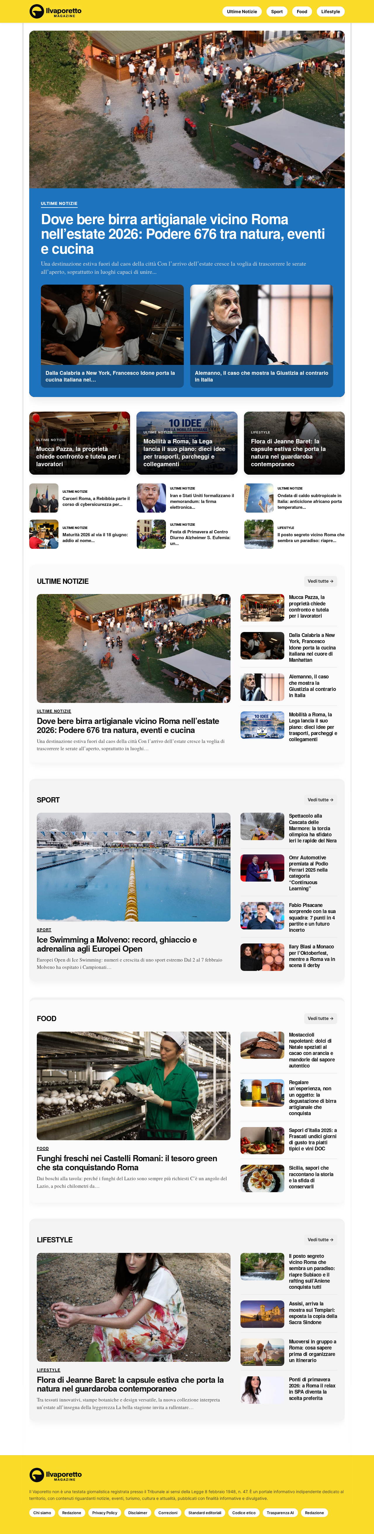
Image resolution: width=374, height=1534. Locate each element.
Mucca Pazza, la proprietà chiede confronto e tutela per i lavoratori (309, 606)
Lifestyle (330, 11)
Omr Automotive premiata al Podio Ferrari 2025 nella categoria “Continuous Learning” (308, 873)
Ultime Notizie (242, 11)
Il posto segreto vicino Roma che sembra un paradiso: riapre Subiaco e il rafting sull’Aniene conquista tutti (312, 1271)
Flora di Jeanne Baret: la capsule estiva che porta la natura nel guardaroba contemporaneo (130, 1384)
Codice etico (244, 1512)
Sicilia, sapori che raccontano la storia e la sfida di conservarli (311, 1177)
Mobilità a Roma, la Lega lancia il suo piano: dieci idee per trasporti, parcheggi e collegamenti (313, 727)
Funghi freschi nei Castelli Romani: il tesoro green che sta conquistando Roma (127, 1163)
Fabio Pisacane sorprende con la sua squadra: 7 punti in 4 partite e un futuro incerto (312, 917)
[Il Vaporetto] (55, 11)
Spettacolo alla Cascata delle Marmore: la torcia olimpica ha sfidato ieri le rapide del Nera (313, 828)
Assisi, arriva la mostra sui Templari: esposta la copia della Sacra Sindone (313, 1313)
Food (302, 11)
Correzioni (167, 1512)
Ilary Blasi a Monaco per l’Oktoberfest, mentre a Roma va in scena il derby (312, 956)
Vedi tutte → (321, 581)
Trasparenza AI (280, 1512)
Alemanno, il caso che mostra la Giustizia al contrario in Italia (312, 686)
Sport (277, 11)
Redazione (71, 1512)
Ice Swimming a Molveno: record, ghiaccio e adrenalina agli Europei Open (117, 944)
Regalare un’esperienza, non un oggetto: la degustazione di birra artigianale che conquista (312, 1098)
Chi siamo (42, 1512)
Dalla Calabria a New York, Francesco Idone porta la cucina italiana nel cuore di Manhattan (312, 647)
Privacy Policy (104, 1512)
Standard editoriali (204, 1512)
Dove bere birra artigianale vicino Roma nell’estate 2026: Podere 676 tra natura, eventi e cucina (183, 233)
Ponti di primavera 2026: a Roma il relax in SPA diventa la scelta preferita (312, 1388)
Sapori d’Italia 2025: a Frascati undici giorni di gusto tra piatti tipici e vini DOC (313, 1139)
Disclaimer (137, 1512)
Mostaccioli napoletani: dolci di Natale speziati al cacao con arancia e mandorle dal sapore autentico (312, 1050)
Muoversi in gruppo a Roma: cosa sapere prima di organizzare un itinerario (312, 1350)
